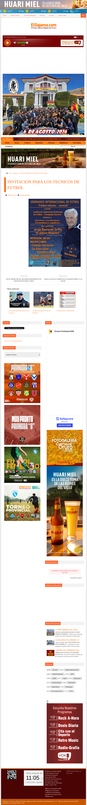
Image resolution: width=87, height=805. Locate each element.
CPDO (71, 691)
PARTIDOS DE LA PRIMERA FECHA (67, 650)
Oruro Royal (55, 687)
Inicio (5, 15)
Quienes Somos (15, 15)
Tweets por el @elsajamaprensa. (13, 341)
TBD (55, 801)
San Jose (55, 670)
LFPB (54, 678)
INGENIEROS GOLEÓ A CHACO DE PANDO (62, 139)
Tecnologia (69, 687)
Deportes (15, 173)
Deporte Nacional (58, 674)
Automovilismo (56, 682)
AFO (72, 674)
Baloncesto (77, 678)
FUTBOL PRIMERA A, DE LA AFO (66, 630)
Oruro (65, 678)
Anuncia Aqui (62, 15)
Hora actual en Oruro (38, 773)
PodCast (42, 15)
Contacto (51, 15)
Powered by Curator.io (76, 578)
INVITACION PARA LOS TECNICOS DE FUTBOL (34, 173)
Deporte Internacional (72, 670)
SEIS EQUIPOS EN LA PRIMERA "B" (67, 640)
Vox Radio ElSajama (30, 15)
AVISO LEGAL (70, 771)
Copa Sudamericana (57, 691)
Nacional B (71, 682)
